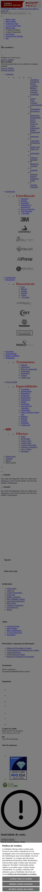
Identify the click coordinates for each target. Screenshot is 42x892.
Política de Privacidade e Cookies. (22, 874)
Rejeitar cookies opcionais (21, 884)
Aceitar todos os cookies (21, 879)
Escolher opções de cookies (21, 889)
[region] (21, 867)
